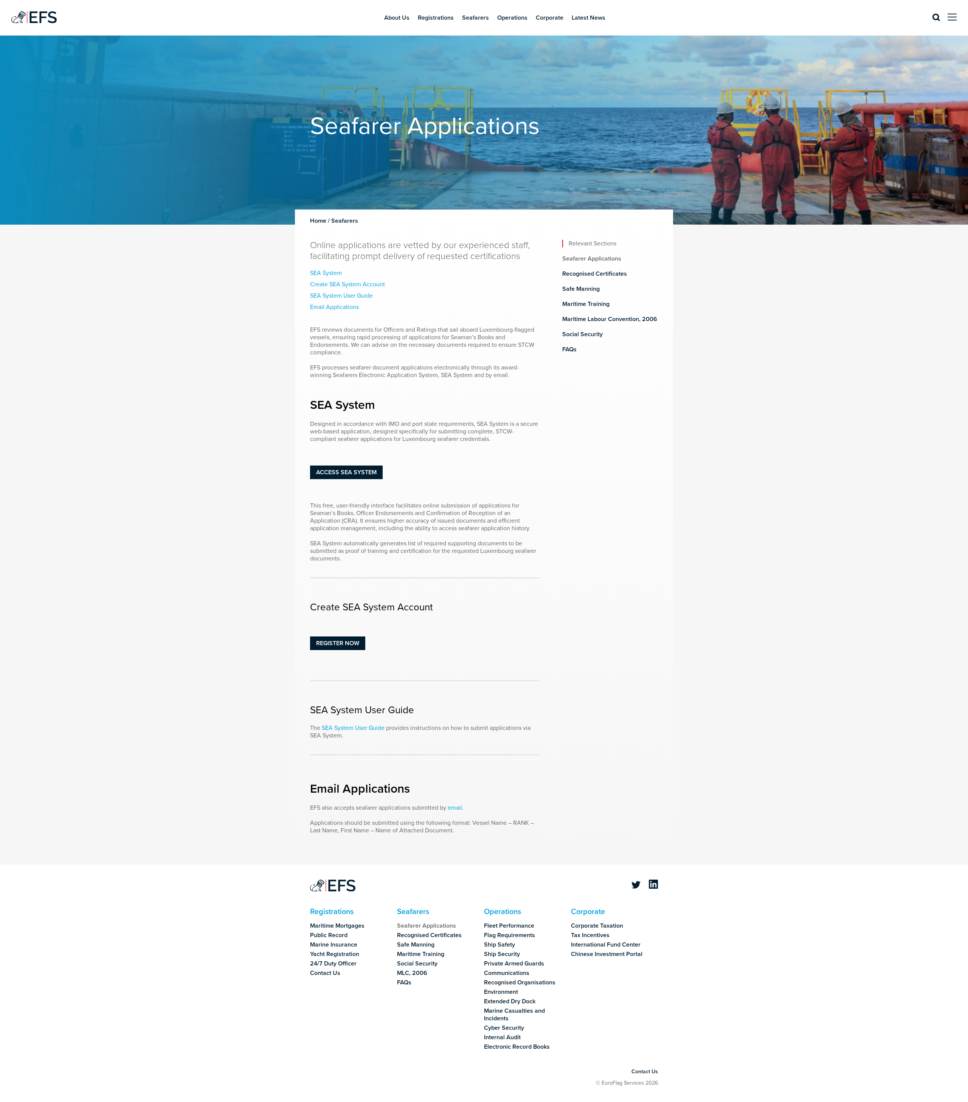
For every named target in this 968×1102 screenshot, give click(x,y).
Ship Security (502, 954)
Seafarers (475, 18)
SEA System (326, 273)
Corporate (549, 18)
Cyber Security (504, 1028)
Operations (512, 18)
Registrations (436, 18)
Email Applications (334, 307)
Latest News (588, 18)
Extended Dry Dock (509, 1001)
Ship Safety (499, 944)
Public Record (328, 935)
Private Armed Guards (514, 963)
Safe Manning (581, 289)
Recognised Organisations (519, 982)
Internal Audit (502, 1037)
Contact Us (325, 973)
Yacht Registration (334, 954)
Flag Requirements (509, 935)
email (455, 808)
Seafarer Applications (591, 258)
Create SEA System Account (347, 284)
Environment (501, 992)
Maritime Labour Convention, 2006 (609, 319)
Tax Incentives (590, 935)
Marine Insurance (333, 944)
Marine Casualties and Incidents (514, 1014)
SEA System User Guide (341, 296)
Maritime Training (586, 304)
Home (318, 221)
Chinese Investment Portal (606, 954)
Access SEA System (346, 472)
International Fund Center (606, 944)
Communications (506, 973)
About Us (397, 18)
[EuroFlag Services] (332, 886)
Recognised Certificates (594, 274)
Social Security (582, 334)
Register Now (337, 643)
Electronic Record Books (517, 1047)
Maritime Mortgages (337, 926)
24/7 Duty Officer (333, 963)
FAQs (569, 349)
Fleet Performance (509, 926)
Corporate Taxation (597, 926)
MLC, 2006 (412, 973)
